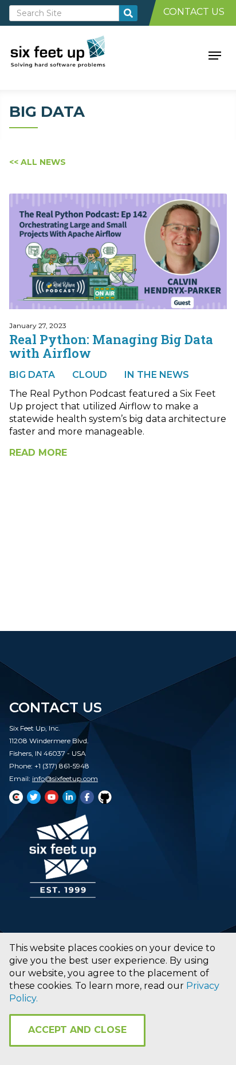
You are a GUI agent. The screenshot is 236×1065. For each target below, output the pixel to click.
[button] (215, 54)
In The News (156, 374)
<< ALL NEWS (37, 162)
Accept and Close (77, 1029)
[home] (70, 54)
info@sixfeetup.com (65, 778)
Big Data (32, 374)
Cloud (89, 374)
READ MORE (38, 452)
